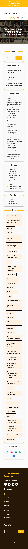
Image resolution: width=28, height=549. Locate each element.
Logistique (10, 332)
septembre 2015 (12, 203)
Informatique (11, 317)
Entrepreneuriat (11, 283)
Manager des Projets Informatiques (13, 382)
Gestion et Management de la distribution (12, 307)
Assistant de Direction (13, 216)
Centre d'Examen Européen (14, 14)
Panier (10, 183)
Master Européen (12, 145)
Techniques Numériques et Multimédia (11, 428)
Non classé (10, 149)
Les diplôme (12, 173)
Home (7, 510)
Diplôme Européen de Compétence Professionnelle (13, 113)
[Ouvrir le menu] (14, 10)
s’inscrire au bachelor (15, 186)
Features (8, 517)
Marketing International (11, 393)
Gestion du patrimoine (13, 300)
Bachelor (9, 98)
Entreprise (10, 287)
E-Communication (12, 279)
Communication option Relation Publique (14, 256)
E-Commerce (11, 274)
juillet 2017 (10, 201)
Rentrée (11, 184)
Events (7, 521)
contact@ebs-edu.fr (15, 3)
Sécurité (9, 416)
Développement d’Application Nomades (11, 268)
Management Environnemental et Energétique (13, 345)
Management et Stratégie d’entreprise (13, 352)
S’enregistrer (17, 5)
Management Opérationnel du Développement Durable (12, 374)
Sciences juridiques (13, 407)
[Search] (19, 58)
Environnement (11, 292)
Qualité (9, 398)
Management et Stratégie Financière (13, 358)
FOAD (8, 128)
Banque (9, 232)
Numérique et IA (12, 151)
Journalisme (10, 136)
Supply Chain (11, 412)
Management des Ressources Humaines (13, 338)
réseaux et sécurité (12, 403)
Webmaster (10, 439)
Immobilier (10, 313)
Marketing (10, 388)
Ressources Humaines (13, 154)
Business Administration (14, 102)
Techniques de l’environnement (11, 421)
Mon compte (12, 179)
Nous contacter (13, 181)
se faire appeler (15, 1)
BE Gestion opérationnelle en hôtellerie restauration (14, 84)
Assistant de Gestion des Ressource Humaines (13, 222)
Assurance (10, 228)
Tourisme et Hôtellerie (13, 435)
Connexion (10, 5)
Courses (8, 514)
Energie (9, 119)
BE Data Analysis (11, 78)
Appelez (8, 497)
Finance (9, 296)
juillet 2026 (10, 200)
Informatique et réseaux (11, 323)
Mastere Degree (12, 147)
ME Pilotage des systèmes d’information (14, 71)
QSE (8, 152)
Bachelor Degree (12, 100)
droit (8, 262)
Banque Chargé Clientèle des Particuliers (11, 239)
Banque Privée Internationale (11, 246)
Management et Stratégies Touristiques (11, 365)
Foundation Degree (12, 130)
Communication (12, 251)
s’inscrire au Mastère (15, 188)
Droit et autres (11, 117)
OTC (14, 542)
